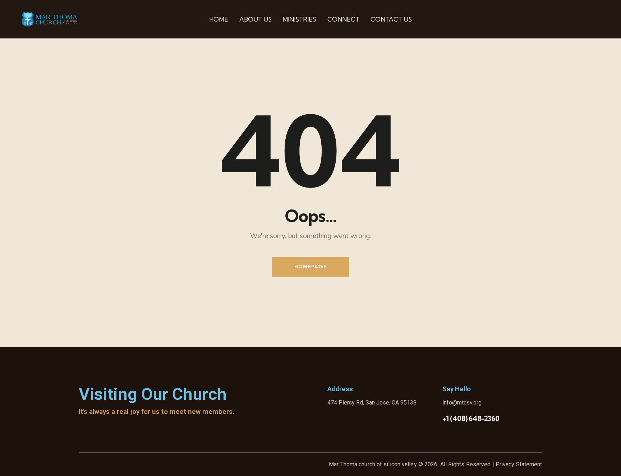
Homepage (310, 266)
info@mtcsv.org (462, 402)
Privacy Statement (519, 464)
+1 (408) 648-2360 (471, 418)
